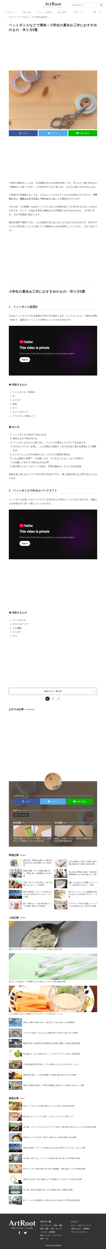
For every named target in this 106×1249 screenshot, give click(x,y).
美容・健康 (62, 12)
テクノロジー (57, 1235)
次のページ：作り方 (53, 691)
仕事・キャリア (56, 1229)
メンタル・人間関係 (44, 12)
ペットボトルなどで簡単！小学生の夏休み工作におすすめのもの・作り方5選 (40, 17)
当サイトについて (84, 1225)
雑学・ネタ (97, 12)
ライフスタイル (9, 12)
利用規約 (86, 1229)
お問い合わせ (76, 1229)
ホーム (11, 17)
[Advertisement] (53, 51)
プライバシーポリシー (79, 1232)
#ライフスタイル (21, 815)
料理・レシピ (79, 12)
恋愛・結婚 (26, 12)
